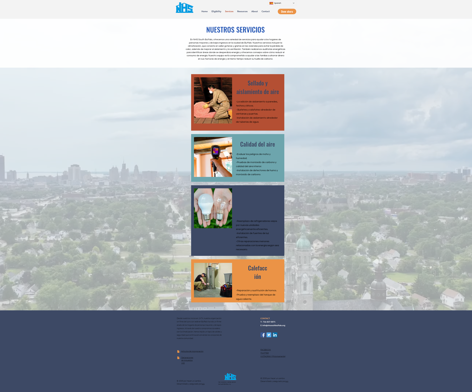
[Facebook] (262, 334)
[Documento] (178, 351)
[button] (287, 11)
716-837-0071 (269, 322)
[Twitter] (268, 334)
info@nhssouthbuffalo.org (273, 325)
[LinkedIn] (275, 334)
